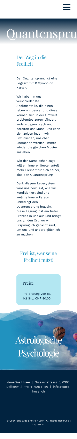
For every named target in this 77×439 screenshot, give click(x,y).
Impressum (38, 424)
